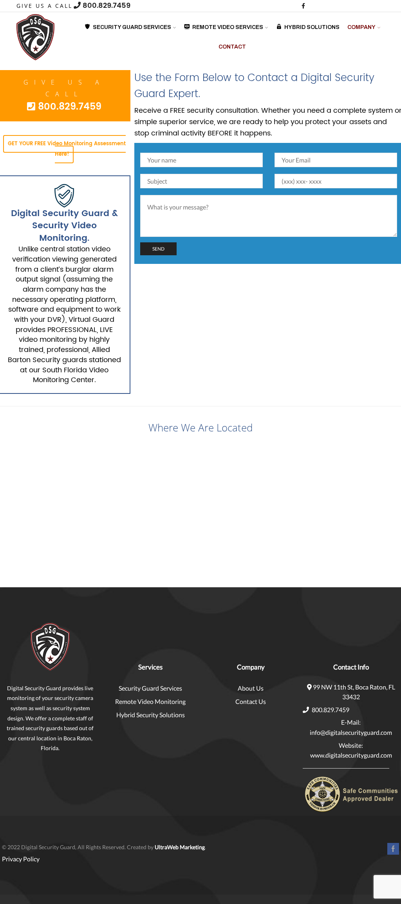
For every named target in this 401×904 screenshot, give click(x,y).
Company (361, 27)
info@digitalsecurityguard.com (351, 732)
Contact (232, 47)
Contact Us (250, 701)
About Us (251, 688)
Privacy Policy (21, 858)
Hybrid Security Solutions (150, 714)
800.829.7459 (105, 5)
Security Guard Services (150, 688)
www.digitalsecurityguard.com (351, 755)
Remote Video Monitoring (150, 701)
